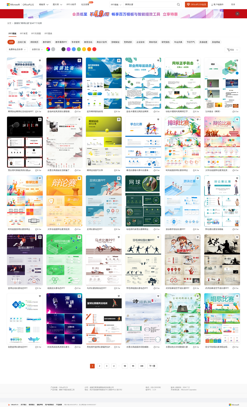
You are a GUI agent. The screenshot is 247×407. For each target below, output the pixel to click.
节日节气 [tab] (191, 42)
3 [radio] (106, 366)
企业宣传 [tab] (141, 42)
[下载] (38, 104)
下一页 (152, 366)
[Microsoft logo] (234, 404)
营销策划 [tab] (115, 42)
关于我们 (23, 404)
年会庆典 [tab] (178, 42)
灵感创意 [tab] (203, 42)
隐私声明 (40, 404)
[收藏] (31, 104)
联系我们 (32, 404)
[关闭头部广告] (237, 14)
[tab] (12, 33)
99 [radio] (133, 366)
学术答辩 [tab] (76, 42)
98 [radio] (125, 366)
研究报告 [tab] (166, 42)
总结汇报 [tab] (22, 42)
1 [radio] (92, 366)
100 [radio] (141, 366)
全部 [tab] (11, 42)
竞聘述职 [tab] (128, 42)
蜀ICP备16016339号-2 (71, 404)
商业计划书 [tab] (102, 42)
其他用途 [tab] (216, 42)
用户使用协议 (49, 404)
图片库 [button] (56, 4)
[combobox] (232, 49)
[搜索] (178, 4)
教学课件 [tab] (47, 42)
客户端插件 (219, 4)
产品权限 (59, 404)
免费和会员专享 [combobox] (16, 49)
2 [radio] (99, 366)
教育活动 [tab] (88, 42)
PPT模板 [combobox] (114, 5)
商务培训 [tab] (153, 42)
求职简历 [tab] (34, 42)
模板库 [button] (42, 4)
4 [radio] (113, 366)
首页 (9, 23)
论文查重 (85, 4)
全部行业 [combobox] (36, 49)
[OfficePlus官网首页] (22, 4)
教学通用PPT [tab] (61, 42)
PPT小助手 (71, 4)
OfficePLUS (14, 404)
